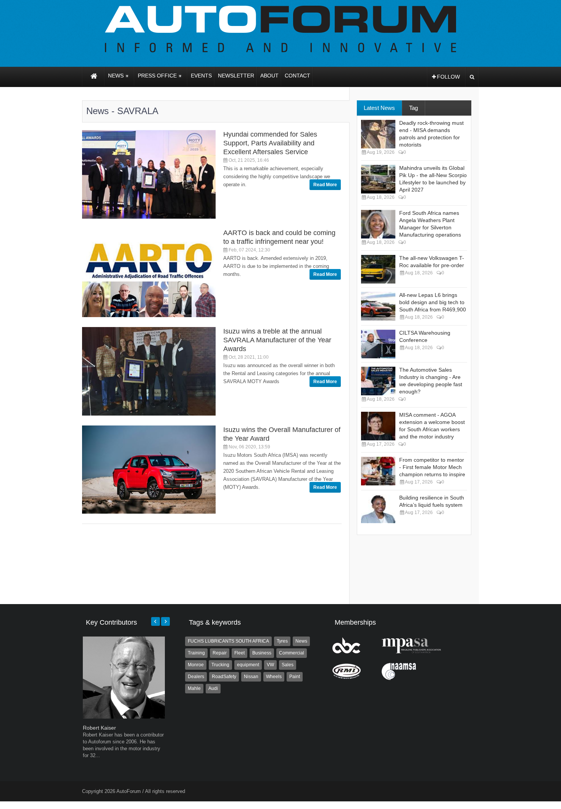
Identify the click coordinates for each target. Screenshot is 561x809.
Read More (325, 184)
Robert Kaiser (99, 728)
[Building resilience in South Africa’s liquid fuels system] (378, 509)
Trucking (220, 664)
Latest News (379, 108)
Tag (413, 108)
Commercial (291, 653)
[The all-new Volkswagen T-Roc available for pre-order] (378, 269)
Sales (287, 664)
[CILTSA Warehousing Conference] (378, 344)
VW (270, 664)
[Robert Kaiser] (124, 717)
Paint (294, 676)
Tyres (282, 641)
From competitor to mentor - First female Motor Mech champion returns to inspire (432, 467)
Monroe (196, 664)
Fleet (239, 653)
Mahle (194, 688)
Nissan (251, 676)
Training (196, 653)
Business (261, 653)
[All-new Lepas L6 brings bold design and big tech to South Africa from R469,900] (378, 306)
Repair (220, 653)
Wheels (274, 676)
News (301, 641)
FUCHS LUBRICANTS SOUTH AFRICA (228, 641)
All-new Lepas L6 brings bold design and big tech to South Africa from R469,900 (432, 302)
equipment (248, 664)
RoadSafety (224, 676)
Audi (213, 688)
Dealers (196, 676)
